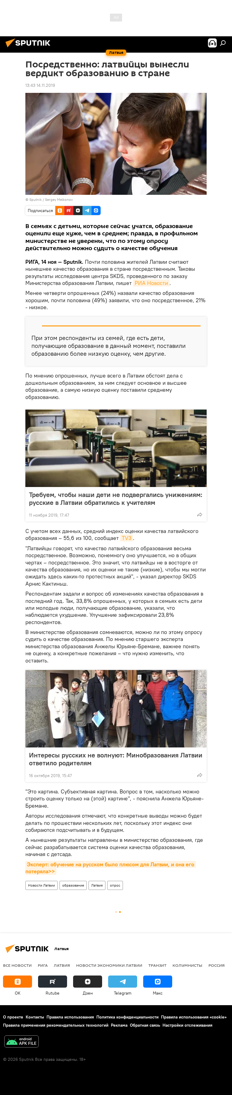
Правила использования (70, 1017)
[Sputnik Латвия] (29, 48)
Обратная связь (145, 1025)
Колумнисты (187, 965)
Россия (216, 965)
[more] (200, 514)
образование (73, 885)
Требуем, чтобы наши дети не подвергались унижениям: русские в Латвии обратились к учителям (115, 498)
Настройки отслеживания (187, 1025)
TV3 (126, 537)
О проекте (13, 1017)
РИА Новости (151, 282)
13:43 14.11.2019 (40, 85)
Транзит (157, 965)
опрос (115, 885)
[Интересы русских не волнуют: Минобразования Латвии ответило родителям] (116, 708)
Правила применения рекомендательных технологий (55, 1025)
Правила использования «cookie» (194, 1017)
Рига (43, 965)
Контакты (35, 1017)
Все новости (17, 965)
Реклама (119, 1025)
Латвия (97, 885)
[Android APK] (21, 1042)
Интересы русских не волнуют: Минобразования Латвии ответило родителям (115, 759)
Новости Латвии (41, 885)
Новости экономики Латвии (109, 965)
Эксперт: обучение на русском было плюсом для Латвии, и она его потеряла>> (110, 868)
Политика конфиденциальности (127, 1017)
